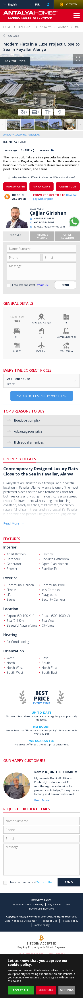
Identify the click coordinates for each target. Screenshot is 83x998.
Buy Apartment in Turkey (28, 904)
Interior (10, 547)
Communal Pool (66, 336)
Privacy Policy (70, 920)
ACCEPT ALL (21, 990)
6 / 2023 (16, 351)
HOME (7, 27)
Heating (10, 634)
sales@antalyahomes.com (49, 226)
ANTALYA (46, 27)
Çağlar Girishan (48, 213)
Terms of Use (42, 284)
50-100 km (41, 351)
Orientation (13, 651)
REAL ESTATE (25, 27)
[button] (77, 86)
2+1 (17, 336)
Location (10, 608)
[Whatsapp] (74, 226)
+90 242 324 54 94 (44, 222)
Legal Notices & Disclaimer (21, 920)
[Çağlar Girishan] (16, 227)
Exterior (10, 578)
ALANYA (63, 27)
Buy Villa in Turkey (59, 904)
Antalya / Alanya (41, 322)
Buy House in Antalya (41, 908)
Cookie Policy (42, 924)
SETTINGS (66, 990)
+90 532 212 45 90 (44, 218)
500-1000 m (66, 351)
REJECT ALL (46, 990)
